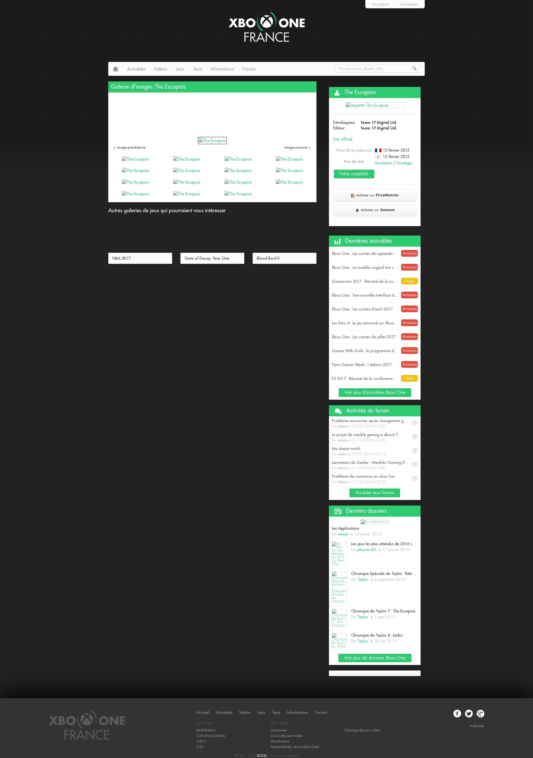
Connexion (409, 4)
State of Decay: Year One (207, 258)
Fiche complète (354, 174)
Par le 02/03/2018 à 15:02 (375, 423)
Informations (222, 69)
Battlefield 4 (206, 730)
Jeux (180, 69)
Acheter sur (377, 195)
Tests (197, 69)
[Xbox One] (87, 739)
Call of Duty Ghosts (211, 735)
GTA (200, 747)
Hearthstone (280, 741)
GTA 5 (201, 741)
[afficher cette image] (135, 159)
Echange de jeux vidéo (362, 730)
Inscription (380, 4)
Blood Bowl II (268, 258)
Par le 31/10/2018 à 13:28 (374, 437)
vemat (343, 534)
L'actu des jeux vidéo (286, 735)
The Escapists (170, 87)
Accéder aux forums (374, 493)
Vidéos (160, 69)
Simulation (383, 163)
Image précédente (131, 147)
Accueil (203, 712)
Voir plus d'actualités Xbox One (375, 392)
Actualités (136, 69)
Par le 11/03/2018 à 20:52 (374, 479)
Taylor (362, 579)
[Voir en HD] (212, 140)
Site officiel (342, 139)
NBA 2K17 (121, 258)
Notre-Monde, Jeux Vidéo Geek (295, 747)
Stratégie (404, 163)
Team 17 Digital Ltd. (379, 122)
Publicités (477, 726)
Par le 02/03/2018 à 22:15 (374, 451)
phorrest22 (366, 550)
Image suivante (296, 147)
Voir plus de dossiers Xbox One (375, 658)
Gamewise (278, 730)
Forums (249, 69)
